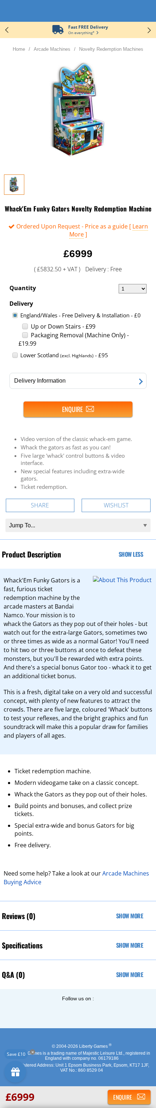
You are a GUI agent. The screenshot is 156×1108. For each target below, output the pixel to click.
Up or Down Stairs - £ (63, 326)
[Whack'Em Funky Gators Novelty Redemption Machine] (14, 193)
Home (19, 49)
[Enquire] (78, 409)
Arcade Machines (52, 49)
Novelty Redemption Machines (111, 49)
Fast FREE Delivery (88, 27)
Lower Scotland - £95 (64, 355)
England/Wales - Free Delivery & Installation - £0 (80, 315)
